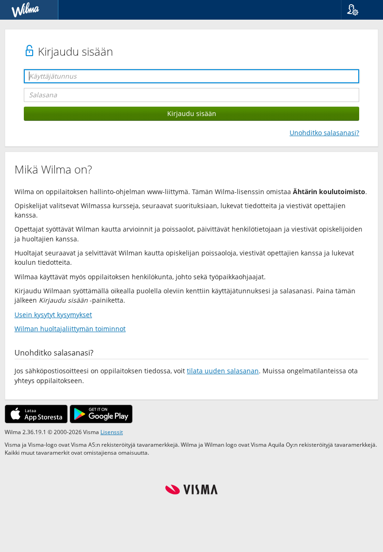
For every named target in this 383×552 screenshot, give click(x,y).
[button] (358, 10)
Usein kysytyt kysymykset (53, 314)
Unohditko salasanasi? (324, 132)
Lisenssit (111, 432)
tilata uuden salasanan (223, 370)
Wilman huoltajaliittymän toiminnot (70, 328)
